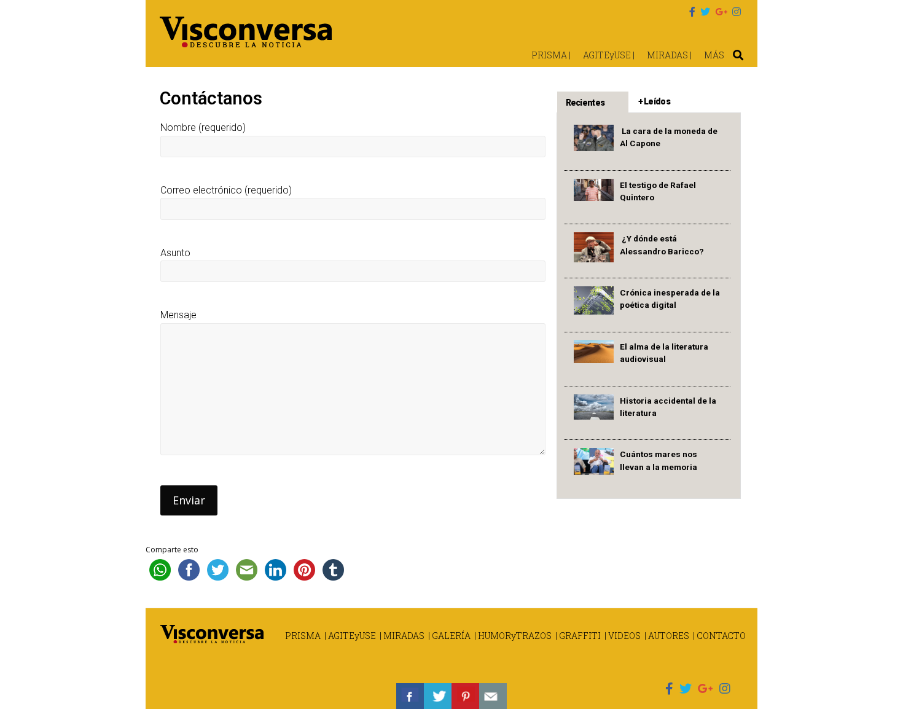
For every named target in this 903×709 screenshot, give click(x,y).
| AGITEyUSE (350, 635)
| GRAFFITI (578, 635)
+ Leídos (654, 101)
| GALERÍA (449, 635)
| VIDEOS (622, 635)
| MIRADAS (402, 635)
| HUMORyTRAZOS (513, 635)
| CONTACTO (719, 635)
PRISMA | (551, 55)
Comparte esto (172, 549)
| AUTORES (666, 635)
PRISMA (303, 635)
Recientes (585, 103)
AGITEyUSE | (609, 55)
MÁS (714, 55)
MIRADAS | (669, 55)
